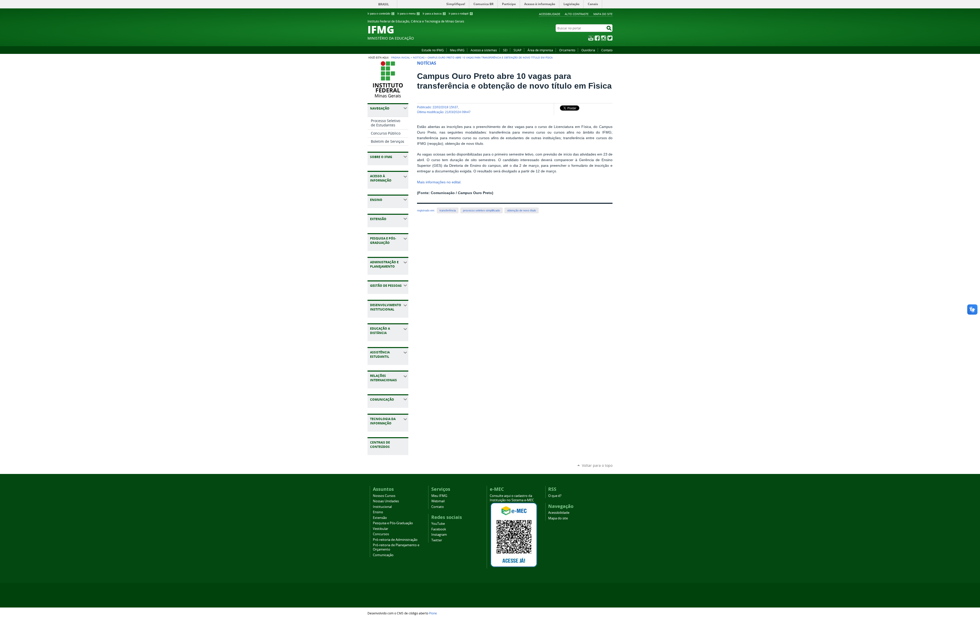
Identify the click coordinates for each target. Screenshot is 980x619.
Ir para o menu (408, 13)
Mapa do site (602, 14)
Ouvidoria (588, 50)
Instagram (603, 38)
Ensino (378, 512)
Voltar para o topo (597, 465)
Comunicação (383, 555)
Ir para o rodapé (460, 13)
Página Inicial (400, 57)
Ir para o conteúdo (381, 13)
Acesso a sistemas (484, 50)
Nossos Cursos (384, 496)
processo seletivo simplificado (481, 210)
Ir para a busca (434, 13)
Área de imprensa (540, 50)
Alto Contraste (577, 14)
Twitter (609, 38)
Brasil (383, 4)
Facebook (597, 38)
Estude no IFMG (433, 50)
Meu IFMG (457, 50)
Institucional (382, 507)
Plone (433, 613)
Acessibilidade (549, 14)
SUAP (517, 50)
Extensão (380, 518)
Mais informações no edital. (439, 182)
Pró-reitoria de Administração (395, 540)
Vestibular (380, 529)
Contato (606, 50)
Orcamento (567, 50)
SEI (505, 50)
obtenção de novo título (521, 210)
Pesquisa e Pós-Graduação (393, 523)
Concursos (381, 534)
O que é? (554, 496)
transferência (447, 210)
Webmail (438, 501)
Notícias (418, 57)
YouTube (590, 38)
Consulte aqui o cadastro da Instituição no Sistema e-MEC (512, 498)
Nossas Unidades (386, 501)
